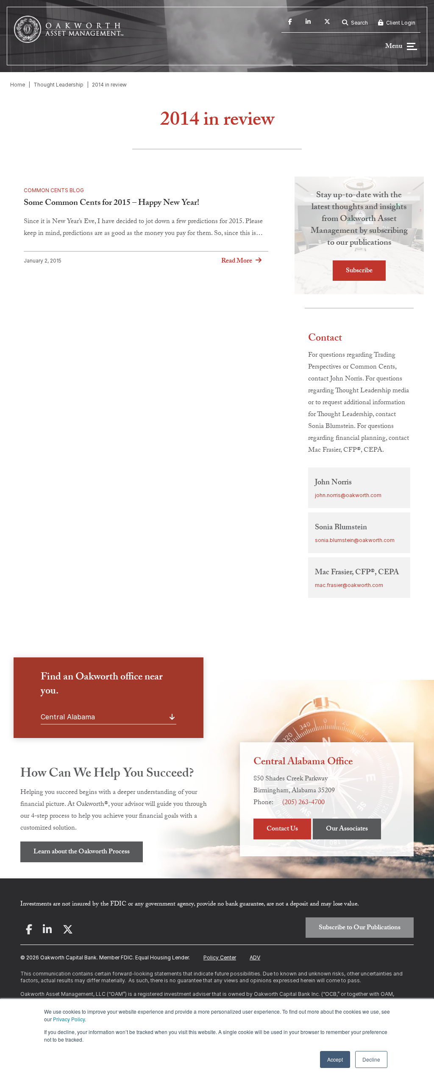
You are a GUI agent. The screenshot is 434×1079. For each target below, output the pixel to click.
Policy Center (219, 957)
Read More (236, 261)
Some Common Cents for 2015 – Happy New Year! (111, 203)
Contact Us (282, 829)
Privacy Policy (69, 1019)
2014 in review (109, 84)
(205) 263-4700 (303, 803)
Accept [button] (335, 1059)
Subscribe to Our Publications (360, 928)
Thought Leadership (58, 84)
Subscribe (359, 271)
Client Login (400, 23)
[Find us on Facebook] (290, 23)
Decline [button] (371, 1059)
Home (17, 84)
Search (359, 23)
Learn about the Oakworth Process (81, 852)
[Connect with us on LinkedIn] (308, 23)
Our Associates (347, 829)
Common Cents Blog (54, 190)
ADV (255, 957)
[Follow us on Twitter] (327, 23)
